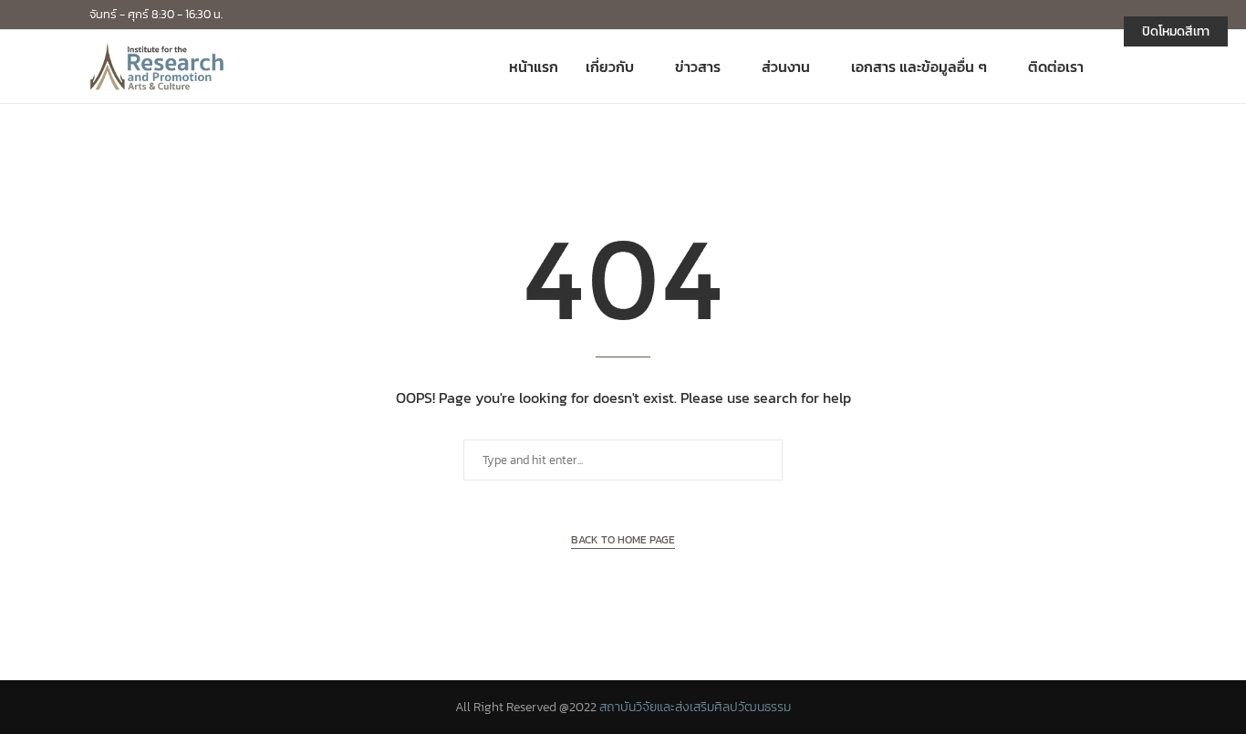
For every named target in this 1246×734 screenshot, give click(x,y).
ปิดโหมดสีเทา (1176, 31)
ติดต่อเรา (1056, 67)
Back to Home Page (623, 540)
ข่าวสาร (698, 67)
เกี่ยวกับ (610, 67)
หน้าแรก (533, 67)
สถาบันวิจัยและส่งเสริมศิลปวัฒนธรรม (695, 707)
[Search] (1147, 66)
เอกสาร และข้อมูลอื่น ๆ (919, 67)
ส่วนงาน (786, 67)
